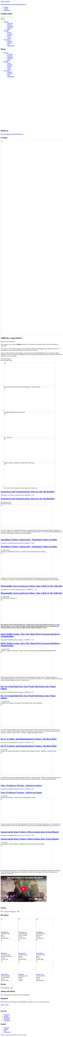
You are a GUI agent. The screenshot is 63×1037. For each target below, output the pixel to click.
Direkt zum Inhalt (5, 1)
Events (9, 32)
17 (15, 911)
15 (12, 911)
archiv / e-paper (5, 1004)
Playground (7, 39)
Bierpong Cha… (40, 974)
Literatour (9, 27)
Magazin (6, 21)
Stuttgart (18, 4)
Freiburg (3, 4)
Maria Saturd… (5, 932)
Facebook (6, 1027)
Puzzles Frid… (22, 953)
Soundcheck (10, 26)
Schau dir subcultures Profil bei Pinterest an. (12, 134)
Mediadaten (7, 10)
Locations (9, 33)
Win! (8, 44)
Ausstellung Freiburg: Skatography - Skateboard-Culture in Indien (29, 540)
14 (11, 911)
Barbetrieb (21, 974)
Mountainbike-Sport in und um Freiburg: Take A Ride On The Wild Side (31, 586)
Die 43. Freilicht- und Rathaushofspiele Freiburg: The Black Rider (29, 739)
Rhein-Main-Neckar (10, 4)
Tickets (9, 38)
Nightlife (6, 30)
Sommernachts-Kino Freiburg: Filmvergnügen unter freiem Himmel (30, 832)
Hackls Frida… (5, 974)
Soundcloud (7, 1032)
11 (7, 911)
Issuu (5, 1030)
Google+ (6, 1029)
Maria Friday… (40, 953)
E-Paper (6, 8)
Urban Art (9, 42)
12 (8, 911)
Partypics (9, 35)
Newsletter (7, 1019)
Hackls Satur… (22, 932)
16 (13, 911)
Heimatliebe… (40, 932)
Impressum (7, 1014)
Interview (9, 24)
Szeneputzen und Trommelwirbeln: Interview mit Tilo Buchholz (28, 492)
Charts (9, 36)
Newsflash (10, 23)
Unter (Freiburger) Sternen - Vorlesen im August (21, 785)
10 (6, 911)
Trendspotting (10, 45)
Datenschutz (7, 1020)
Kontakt (6, 7)
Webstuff (9, 41)
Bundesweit (23, 4)
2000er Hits (4, 953)
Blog (8, 29)
